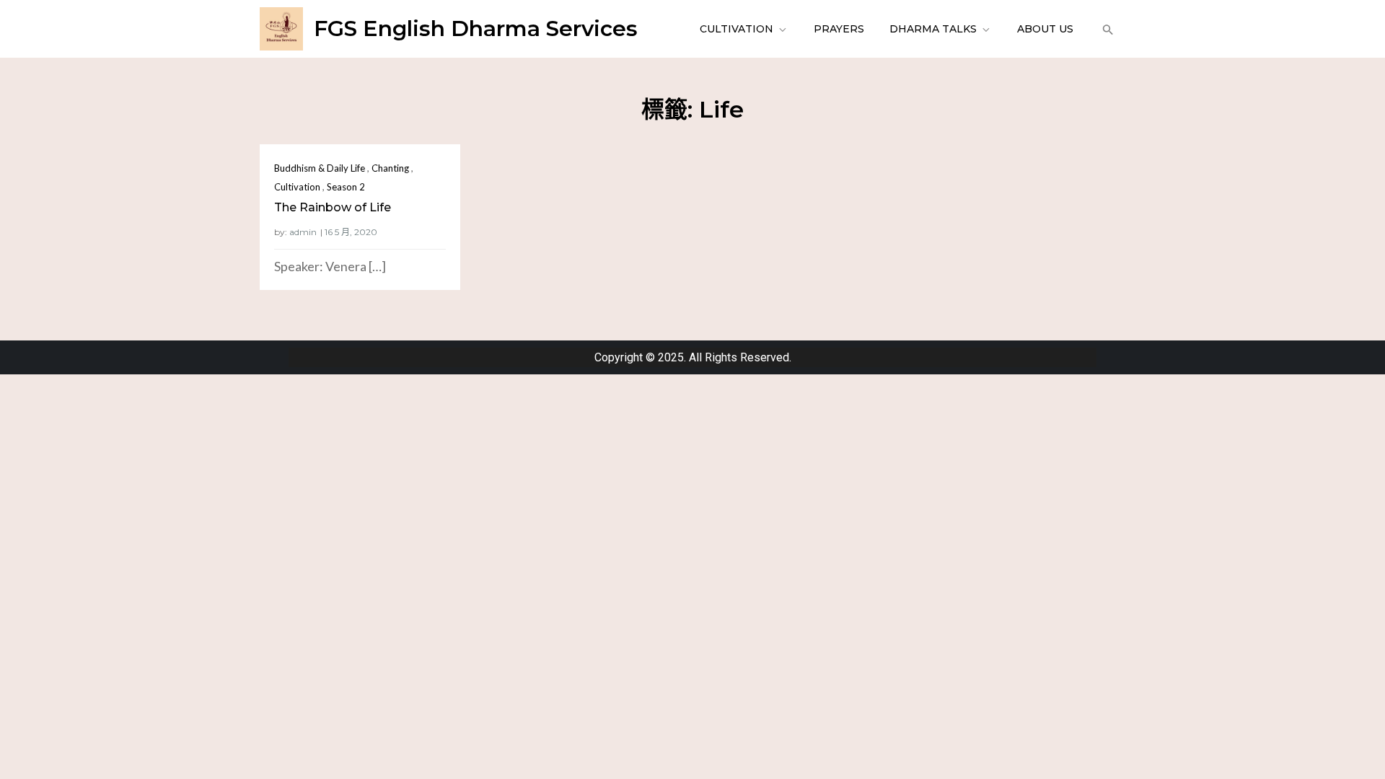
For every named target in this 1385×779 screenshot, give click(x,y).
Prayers (839, 28)
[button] (1106, 29)
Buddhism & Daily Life (319, 168)
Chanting (390, 168)
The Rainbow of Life (332, 207)
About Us (1045, 28)
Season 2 (346, 187)
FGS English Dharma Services (476, 28)
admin (303, 231)
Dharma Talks (933, 28)
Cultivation (736, 28)
